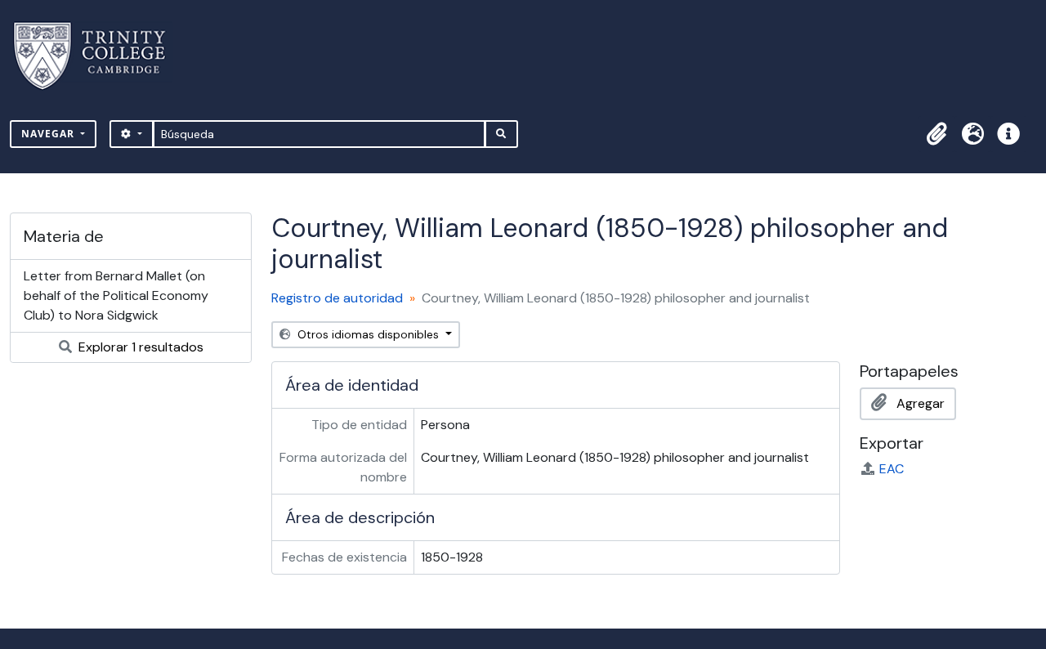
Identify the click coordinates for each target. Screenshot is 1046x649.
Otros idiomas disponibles (368, 334)
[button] (936, 134)
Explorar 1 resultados (139, 347)
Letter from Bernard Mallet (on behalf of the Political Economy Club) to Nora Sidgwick (116, 295)
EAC (891, 468)
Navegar (49, 134)
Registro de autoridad (337, 298)
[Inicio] (99, 56)
